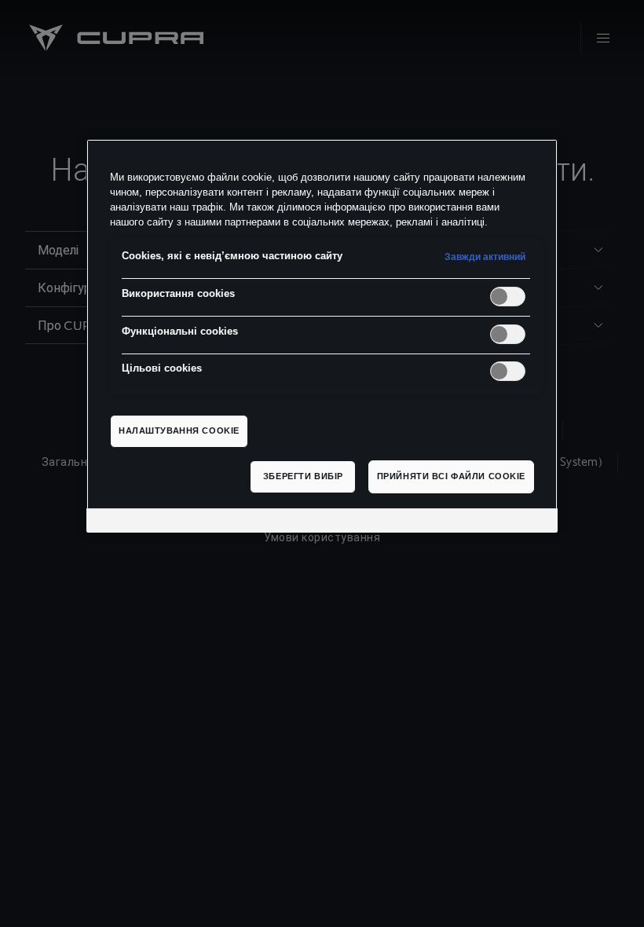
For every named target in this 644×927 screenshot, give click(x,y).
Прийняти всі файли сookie (451, 476)
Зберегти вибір (303, 476)
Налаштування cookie (179, 430)
